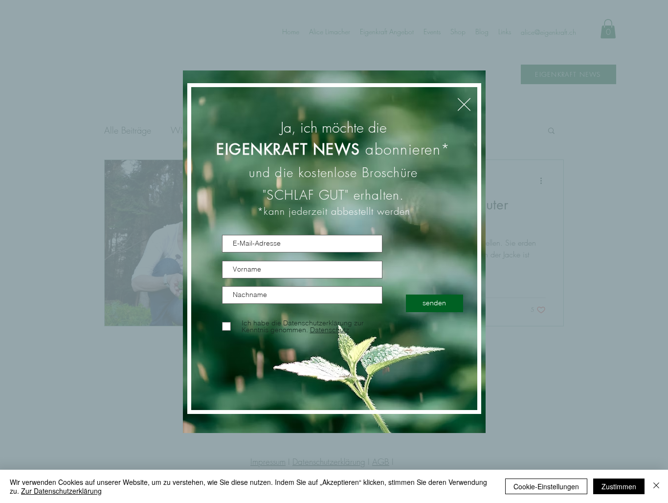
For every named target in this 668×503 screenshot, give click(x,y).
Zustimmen (618, 486)
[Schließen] (656, 486)
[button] (464, 104)
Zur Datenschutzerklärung (61, 491)
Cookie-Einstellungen (546, 486)
